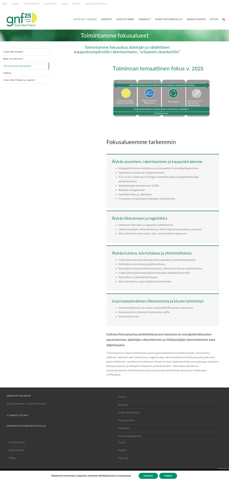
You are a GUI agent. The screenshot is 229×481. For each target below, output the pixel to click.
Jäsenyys (123, 404)
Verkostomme (126, 420)
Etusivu (122, 396)
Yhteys (12, 458)
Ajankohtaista (16, 450)
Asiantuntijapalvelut (129, 436)
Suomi (122, 442)
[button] (223, 19)
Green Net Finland (13, 51)
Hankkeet (123, 428)
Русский (123, 458)
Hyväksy (148, 475)
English (122, 450)
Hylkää (168, 475)
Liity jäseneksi (17, 442)
